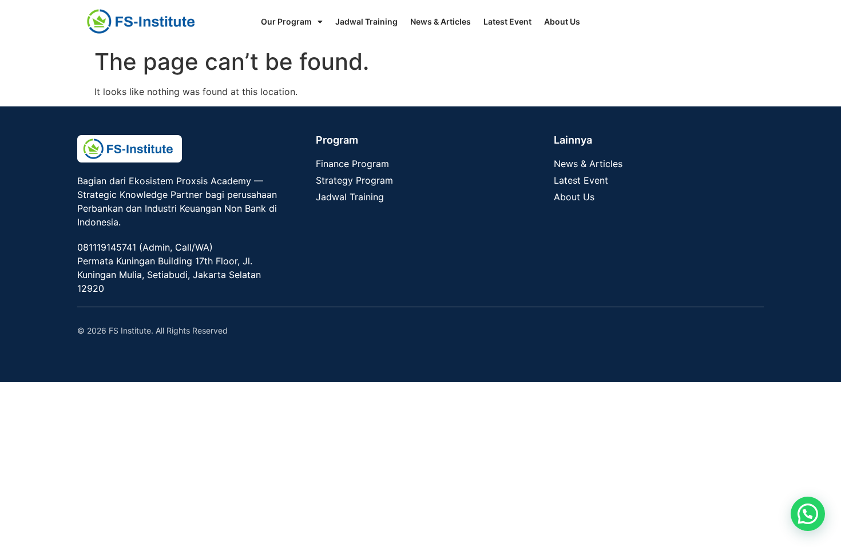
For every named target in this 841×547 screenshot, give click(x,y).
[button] (808, 514)
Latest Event (507, 21)
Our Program (286, 21)
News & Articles (440, 21)
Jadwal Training (366, 21)
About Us (562, 21)
